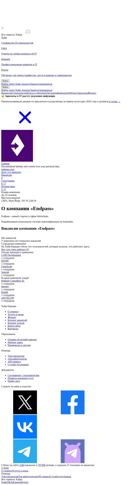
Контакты (13, 328)
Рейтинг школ (15, 342)
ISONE (5, 260)
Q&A (10, 482)
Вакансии (6, 93)
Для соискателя (16, 356)
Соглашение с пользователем (23, 375)
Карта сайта (14, 325)
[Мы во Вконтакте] (25, 437)
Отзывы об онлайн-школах (22, 339)
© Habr (5, 468)
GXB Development (11, 255)
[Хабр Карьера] (13, 31)
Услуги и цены (16, 314)
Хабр (4, 482)
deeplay (5, 286)
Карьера (17, 482)
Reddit (4, 292)
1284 (21, 465)
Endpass (5, 163)
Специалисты (19, 93)
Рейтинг (73, 93)
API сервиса (14, 361)
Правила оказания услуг (21, 378)
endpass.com (7, 169)
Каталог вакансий (17, 320)
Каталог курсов (16, 323)
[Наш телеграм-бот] (72, 462)
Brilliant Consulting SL (13, 280)
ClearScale (6, 266)
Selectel (5, 272)
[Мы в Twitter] (25, 413)
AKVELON (7, 298)
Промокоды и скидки (19, 345)
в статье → (114, 101)
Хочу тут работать (11, 172)
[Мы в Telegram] (25, 462)
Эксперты (51, 93)
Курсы (24, 482)
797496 (42, 465)
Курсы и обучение (36, 93)
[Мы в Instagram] (72, 437)
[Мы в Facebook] (72, 413)
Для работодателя (17, 358)
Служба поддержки (18, 364)
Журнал (92, 93)
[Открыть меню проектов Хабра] (2, 27)
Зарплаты (83, 93)
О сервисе (13, 311)
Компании (62, 93)
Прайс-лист (14, 381)
